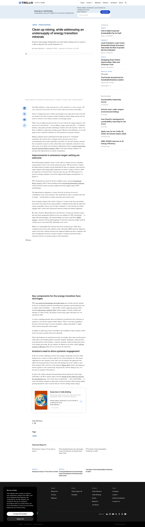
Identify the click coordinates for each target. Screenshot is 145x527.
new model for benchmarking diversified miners (50, 303)
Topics (82, 3)
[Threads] (122, 514)
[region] (20, 505)
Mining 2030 (66, 365)
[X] (24, 114)
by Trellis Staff (104, 104)
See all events (105, 85)
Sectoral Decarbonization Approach (73, 183)
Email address (82, 12)
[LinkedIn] (24, 108)
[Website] (24, 125)
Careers (114, 495)
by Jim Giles (104, 114)
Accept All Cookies (20, 514)
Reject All (20, 519)
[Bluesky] (125, 514)
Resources (54, 491)
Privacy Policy (28, 524)
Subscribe (105, 12)
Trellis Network (97, 491)
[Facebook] (24, 119)
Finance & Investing (44, 24)
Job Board (113, 3)
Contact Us (116, 501)
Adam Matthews (39, 48)
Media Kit (95, 501)
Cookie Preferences (38, 524)
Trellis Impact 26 (76, 491)
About (121, 3)
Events (89, 3)
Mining (35, 436)
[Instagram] (110, 514)
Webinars (98, 3)
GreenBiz (74, 495)
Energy (35, 24)
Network (105, 3)
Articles (53, 495)
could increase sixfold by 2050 (46, 310)
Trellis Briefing (96, 495)
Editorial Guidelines (118, 498)
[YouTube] (113, 514)
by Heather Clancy (105, 136)
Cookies (21, 524)
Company (115, 491)
